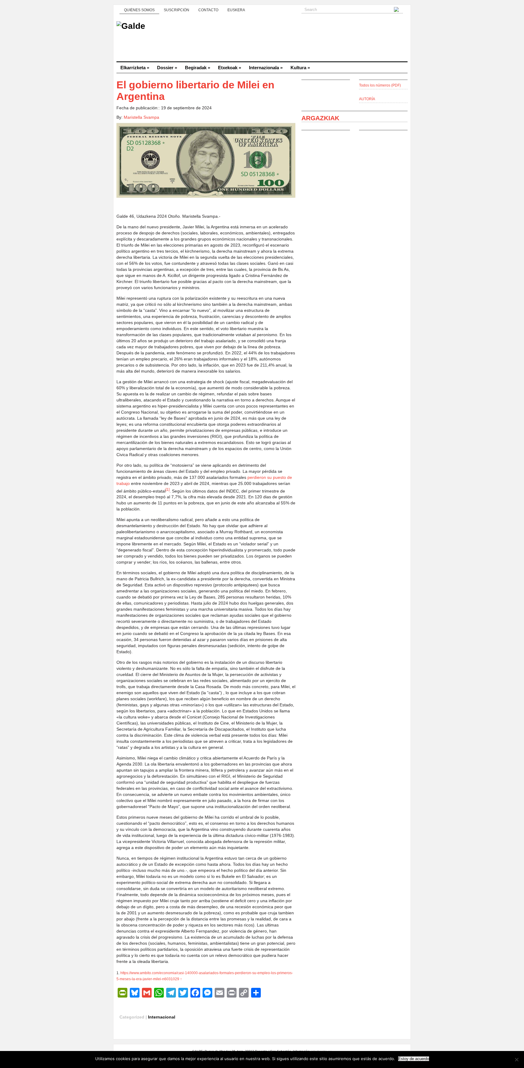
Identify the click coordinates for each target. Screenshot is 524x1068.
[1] (168, 489)
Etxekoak (229, 67)
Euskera (236, 10)
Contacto (208, 10)
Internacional (161, 1017)
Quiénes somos (139, 10)
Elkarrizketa (134, 67)
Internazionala (266, 67)
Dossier (167, 67)
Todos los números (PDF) (380, 85)
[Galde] (262, 39)
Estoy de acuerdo (413, 1058)
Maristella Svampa (141, 117)
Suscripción (176, 10)
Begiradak (197, 67)
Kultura (300, 67)
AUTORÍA (367, 99)
